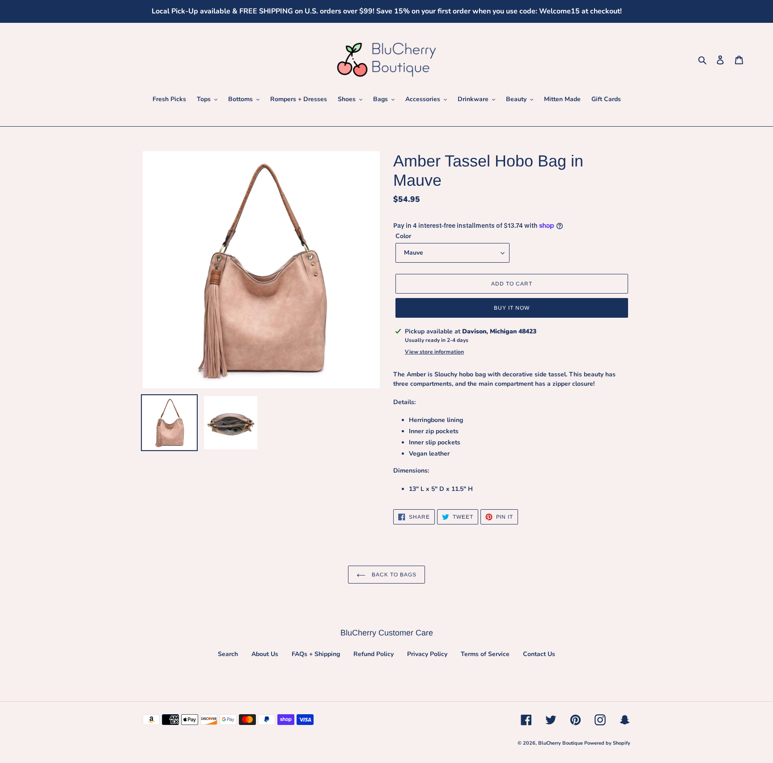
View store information (434, 351)
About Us (264, 654)
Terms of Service (485, 654)
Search (228, 654)
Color (403, 236)
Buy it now (512, 308)
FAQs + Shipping (316, 654)
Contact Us (539, 654)
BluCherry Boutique (561, 743)
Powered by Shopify (607, 743)
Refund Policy (373, 654)
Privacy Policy (427, 654)
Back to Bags (393, 574)
